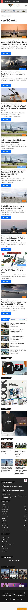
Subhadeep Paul (5, 268)
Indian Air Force (5, 506)
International (5, 516)
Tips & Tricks (5, 527)
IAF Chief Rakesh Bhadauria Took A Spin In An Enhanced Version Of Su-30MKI (14, 108)
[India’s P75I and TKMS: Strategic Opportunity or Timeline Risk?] (7, 462)
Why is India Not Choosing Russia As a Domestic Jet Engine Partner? (17, 338)
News (3, 518)
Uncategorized (5, 530)
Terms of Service (6, 548)
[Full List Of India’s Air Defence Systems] (5, 325)
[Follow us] (26, 480)
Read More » (6, 53)
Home (3, 16)
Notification (5, 520)
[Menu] (26, 6)
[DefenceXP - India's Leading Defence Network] (14, 5)
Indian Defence (5, 511)
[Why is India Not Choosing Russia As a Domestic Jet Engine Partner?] (5, 338)
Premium (4, 523)
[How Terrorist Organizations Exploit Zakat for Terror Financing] (21, 445)
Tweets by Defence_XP (14, 560)
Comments (22, 319)
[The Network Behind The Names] (7, 445)
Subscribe (4, 551)
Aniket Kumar (5, 72)
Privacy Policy (5, 537)
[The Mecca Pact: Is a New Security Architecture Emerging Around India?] (14, 571)
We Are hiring (5, 541)
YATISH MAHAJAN (6, 138)
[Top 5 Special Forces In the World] (5, 345)
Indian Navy (5, 513)
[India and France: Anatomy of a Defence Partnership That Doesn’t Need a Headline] (23, 571)
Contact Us (4, 539)
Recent (13, 319)
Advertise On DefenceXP (8, 544)
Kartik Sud (4, 40)
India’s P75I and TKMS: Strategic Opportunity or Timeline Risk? (7, 468)
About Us (4, 546)
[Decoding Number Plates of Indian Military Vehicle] (5, 332)
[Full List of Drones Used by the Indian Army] (5, 352)
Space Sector (5, 525)
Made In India (23, 595)
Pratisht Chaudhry (6, 169)
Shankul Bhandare (6, 104)
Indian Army (5, 509)
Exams (3, 504)
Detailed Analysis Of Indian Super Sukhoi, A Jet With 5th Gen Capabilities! (13, 174)
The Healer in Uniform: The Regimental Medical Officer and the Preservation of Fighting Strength (21, 470)
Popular (5, 319)
